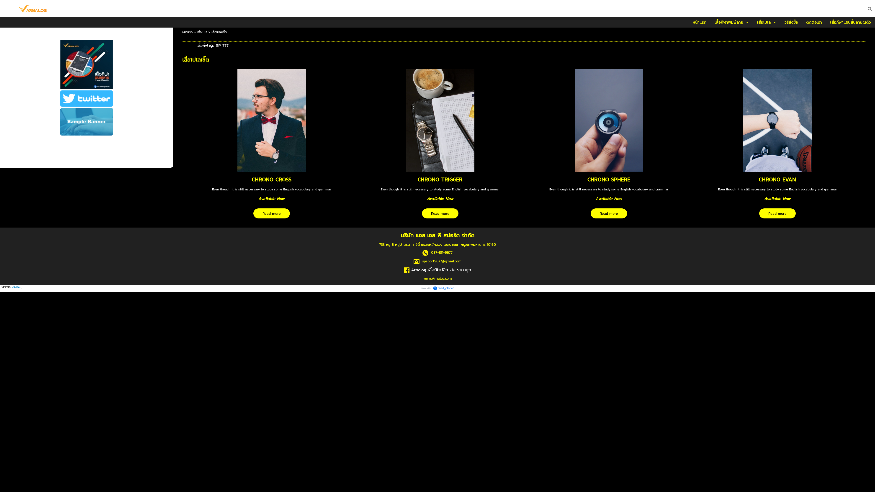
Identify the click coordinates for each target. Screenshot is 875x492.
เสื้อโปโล (202, 32)
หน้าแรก (187, 32)
